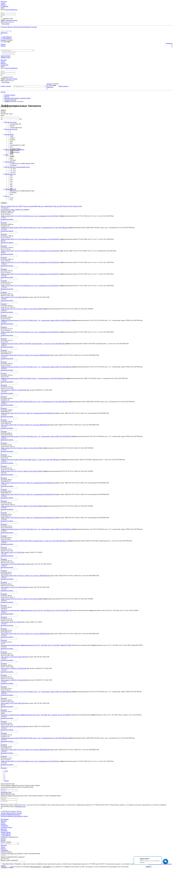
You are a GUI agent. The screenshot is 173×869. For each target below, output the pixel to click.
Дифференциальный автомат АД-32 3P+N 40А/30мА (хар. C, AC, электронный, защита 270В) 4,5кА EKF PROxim (36, 436)
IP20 (11, 194)
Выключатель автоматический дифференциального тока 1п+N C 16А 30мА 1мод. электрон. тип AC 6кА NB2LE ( (36, 715)
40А (11, 185)
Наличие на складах (10, 122)
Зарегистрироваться (11, 9)
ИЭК (11, 154)
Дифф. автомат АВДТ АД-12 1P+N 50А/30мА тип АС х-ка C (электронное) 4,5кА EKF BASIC (30, 262)
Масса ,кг (7, 196)
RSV (11, 147)
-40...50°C (13, 172)
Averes (12, 156)
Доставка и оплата (6, 827)
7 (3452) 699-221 (6, 835)
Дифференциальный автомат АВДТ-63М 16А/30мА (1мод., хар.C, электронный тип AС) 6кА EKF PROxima (34, 227)
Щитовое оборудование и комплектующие (17, 98)
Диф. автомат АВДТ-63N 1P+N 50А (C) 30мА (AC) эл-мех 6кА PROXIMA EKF (25, 425)
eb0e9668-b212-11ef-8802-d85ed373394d (22, 191)
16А (11, 177)
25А (11, 181)
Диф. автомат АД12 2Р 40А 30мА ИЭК (13, 703)
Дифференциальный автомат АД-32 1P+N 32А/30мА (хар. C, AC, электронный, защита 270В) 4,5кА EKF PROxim (36, 367)
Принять (148, 866)
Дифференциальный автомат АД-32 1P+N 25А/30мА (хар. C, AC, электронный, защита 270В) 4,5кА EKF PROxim (36, 320)
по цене (11, 209)
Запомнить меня (8, 18)
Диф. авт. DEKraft (6, 206)
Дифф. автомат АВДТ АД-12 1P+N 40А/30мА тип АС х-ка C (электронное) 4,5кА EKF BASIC (30, 332)
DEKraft (12, 140)
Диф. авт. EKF (77, 206)
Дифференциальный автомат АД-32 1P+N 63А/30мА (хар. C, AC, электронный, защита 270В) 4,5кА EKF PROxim (36, 691)
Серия (6, 154)
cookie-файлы (47, 866)
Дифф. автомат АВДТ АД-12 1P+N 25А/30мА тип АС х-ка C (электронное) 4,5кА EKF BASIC (30, 251)
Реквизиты (4, 830)
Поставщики (5, 819)
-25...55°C (13, 170)
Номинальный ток (10, 174)
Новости (3, 824)
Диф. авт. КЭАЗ (68, 206)
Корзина (3, 40)
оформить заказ (5, 57)
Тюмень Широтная (16, 127)
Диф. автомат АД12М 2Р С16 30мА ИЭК (13, 390)
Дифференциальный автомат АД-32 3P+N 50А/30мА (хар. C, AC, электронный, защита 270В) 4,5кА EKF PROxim (36, 529)
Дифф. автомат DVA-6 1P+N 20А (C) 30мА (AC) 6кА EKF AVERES (22, 506)
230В (11, 151)
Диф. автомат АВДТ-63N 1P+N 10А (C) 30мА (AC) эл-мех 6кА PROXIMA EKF (25, 633)
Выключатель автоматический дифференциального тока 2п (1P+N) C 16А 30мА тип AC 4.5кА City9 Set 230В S (35, 610)
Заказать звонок (5, 56)
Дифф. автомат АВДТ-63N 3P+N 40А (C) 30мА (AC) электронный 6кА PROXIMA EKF (28, 517)
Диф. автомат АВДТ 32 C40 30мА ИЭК (13, 726)
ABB (11, 136)
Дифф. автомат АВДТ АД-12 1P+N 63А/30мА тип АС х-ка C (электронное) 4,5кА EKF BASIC (30, 761)
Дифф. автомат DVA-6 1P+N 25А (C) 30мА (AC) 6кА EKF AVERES (22, 599)
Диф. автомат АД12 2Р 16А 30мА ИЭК (13, 297)
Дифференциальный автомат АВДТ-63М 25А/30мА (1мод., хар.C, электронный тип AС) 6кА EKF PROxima (34, 401)
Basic (11, 158)
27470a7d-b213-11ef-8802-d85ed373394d (22, 163)
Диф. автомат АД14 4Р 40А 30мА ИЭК (13, 657)
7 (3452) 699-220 (6, 834)
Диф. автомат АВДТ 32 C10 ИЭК (11, 622)
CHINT (12, 138)
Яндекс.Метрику (36, 866)
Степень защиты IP (10, 189)
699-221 (6, 38)
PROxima (13, 160)
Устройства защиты (10, 100)
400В (11, 153)
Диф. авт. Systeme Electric (45, 206)
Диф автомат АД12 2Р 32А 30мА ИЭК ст (13, 564)
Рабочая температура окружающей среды (17, 167)
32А (11, 183)
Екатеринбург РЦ (15, 124)
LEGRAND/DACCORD (17, 145)
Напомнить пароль (11, 20)
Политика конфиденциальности (10, 814)
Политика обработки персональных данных (14, 816)
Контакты (4, 821)
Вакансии (4, 829)
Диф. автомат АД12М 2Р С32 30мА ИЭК (13, 668)
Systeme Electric (15, 150)
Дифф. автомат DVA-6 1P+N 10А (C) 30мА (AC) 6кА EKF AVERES (22, 471)
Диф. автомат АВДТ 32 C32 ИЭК (11, 552)
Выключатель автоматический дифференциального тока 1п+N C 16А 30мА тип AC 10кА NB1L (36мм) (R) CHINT (36, 645)
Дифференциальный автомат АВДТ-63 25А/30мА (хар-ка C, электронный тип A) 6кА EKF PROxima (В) (33, 378)
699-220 (6, 37)
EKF (11, 141)
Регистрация (5, 23)
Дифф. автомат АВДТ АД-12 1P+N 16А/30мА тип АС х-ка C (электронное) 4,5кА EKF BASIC (30, 216)
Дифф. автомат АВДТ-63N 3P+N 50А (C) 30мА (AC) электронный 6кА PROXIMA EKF (28, 494)
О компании (4, 825)
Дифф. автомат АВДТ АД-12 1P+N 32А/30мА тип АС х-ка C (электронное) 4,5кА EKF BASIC (30, 274)
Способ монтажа (9, 162)
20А (11, 179)
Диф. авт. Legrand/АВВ (30, 206)
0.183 (11, 198)
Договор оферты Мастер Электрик (11, 813)
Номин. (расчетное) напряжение (14, 149)
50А (11, 186)
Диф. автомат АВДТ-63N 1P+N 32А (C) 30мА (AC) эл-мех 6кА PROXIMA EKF (25, 355)
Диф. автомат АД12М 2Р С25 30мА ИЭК (13, 680)
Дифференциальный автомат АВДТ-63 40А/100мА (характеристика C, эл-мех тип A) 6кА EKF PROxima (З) (34, 541)
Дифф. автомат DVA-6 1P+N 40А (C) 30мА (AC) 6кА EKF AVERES (22, 448)
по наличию (5, 209)
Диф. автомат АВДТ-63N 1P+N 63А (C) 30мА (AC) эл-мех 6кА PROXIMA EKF (25, 575)
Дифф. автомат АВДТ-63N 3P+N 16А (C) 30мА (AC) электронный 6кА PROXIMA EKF (28, 413)
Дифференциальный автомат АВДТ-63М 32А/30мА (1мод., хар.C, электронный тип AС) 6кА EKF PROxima (34, 738)
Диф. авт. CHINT (17, 206)
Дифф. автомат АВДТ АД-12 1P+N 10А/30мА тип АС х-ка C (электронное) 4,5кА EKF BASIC (30, 285)
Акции (3, 822)
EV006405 (13, 192)
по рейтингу (18, 209)
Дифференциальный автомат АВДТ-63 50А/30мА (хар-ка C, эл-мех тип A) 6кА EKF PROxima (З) (31, 459)
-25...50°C (13, 169)
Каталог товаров (3, 45)
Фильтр (3, 110)
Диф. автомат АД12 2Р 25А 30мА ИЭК (13, 587)
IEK (11, 143)
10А (11, 176)
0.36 (11, 199)
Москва (12, 126)
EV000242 (13, 165)
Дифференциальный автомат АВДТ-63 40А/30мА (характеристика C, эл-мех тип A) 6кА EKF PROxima (33, 343)
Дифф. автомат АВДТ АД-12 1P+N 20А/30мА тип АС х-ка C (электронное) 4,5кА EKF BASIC (30, 239)
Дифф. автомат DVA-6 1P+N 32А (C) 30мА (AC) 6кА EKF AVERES (22, 309)
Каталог (3, 92)
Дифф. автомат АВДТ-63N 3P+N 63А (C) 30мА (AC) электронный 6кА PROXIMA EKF (28, 483)
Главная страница (9, 95)
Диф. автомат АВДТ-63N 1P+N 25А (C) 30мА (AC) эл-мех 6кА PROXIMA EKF (25, 749)
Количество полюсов (10, 129)
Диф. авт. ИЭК (58, 206)
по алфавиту (25, 209)
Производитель (9, 134)
